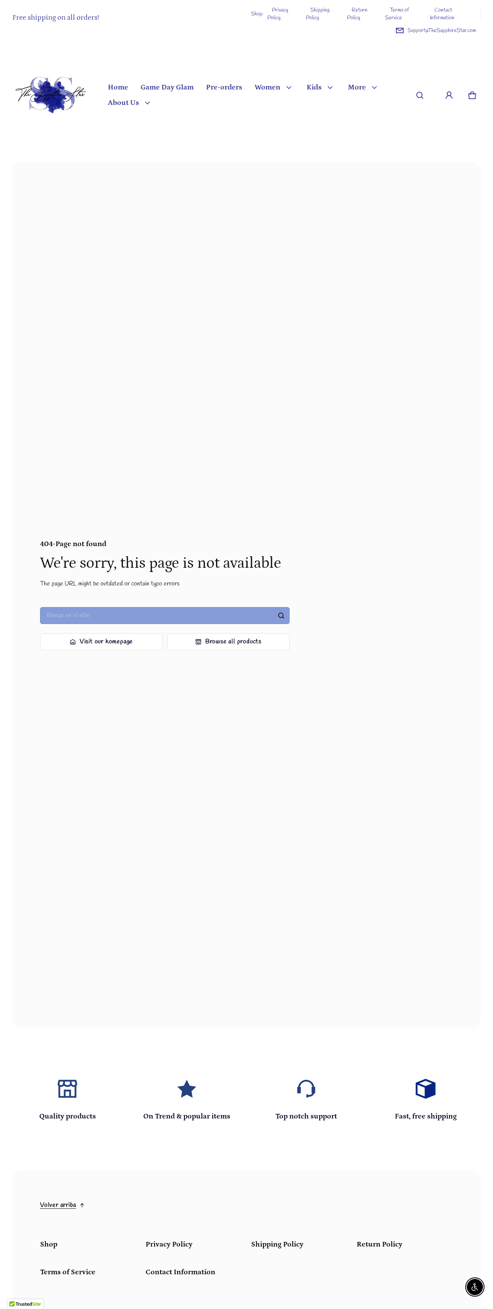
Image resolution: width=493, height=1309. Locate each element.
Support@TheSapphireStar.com (441, 30)
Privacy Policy (277, 14)
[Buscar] (281, 615)
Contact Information (442, 14)
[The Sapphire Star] (50, 95)
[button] (419, 95)
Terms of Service (397, 14)
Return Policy (357, 14)
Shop (257, 13)
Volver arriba (58, 1205)
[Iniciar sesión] (449, 95)
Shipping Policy (318, 14)
